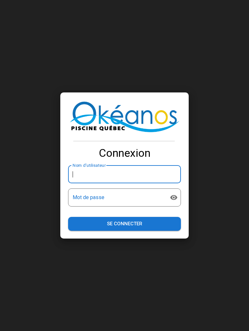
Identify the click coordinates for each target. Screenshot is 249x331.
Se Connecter (124, 224)
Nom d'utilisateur (89, 165)
